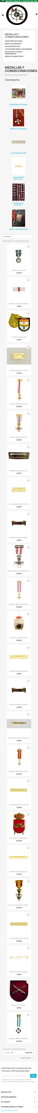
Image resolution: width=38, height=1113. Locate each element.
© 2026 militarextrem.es (9, 1110)
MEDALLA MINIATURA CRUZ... (19, 404)
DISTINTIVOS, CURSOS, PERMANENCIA (14, 53)
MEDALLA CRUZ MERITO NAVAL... (19, 905)
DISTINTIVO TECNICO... (19, 1005)
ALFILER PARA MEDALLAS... (18, 178)
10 (12, 1053)
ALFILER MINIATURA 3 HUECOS (19, 805)
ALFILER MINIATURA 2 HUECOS (19, 504)
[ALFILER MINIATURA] (18, 142)
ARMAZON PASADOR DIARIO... (19, 537)
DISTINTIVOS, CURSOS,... (18, 204)
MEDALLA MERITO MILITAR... (19, 437)
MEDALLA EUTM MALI (19, 270)
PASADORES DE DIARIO (14, 41)
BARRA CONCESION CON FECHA (19, 738)
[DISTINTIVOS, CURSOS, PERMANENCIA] (18, 192)
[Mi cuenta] (32, 15)
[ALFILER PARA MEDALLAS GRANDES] (18, 166)
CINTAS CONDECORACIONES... (19, 304)
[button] (2, 15)
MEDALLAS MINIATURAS (14, 56)
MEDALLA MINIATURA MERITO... (19, 604)
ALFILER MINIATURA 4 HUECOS (19, 938)
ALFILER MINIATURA (12, 46)
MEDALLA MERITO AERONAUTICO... (19, 571)
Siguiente (30, 1053)
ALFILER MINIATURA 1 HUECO (19, 370)
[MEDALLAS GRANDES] (18, 117)
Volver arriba (27, 1058)
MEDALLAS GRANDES (13, 44)
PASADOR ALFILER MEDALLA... (19, 471)
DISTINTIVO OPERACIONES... (19, 638)
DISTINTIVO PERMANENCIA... (19, 838)
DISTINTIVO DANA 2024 (19, 337)
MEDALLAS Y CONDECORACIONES (17, 35)
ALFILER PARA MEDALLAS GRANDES (18, 49)
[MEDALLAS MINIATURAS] (18, 218)
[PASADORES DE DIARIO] (18, 93)
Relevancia (19, 236)
